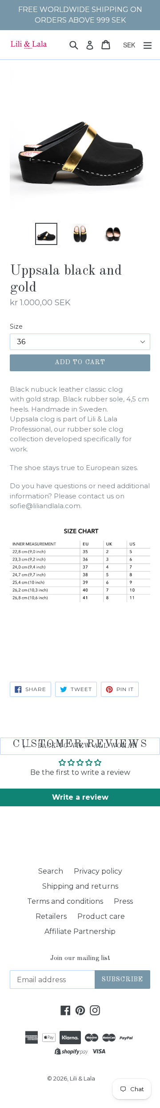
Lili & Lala (82, 1078)
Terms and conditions (65, 901)
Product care (101, 916)
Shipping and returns (80, 886)
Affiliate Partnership (80, 931)
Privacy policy (98, 871)
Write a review (80, 797)
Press (123, 901)
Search (50, 871)
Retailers (51, 916)
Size (16, 326)
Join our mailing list (80, 958)
